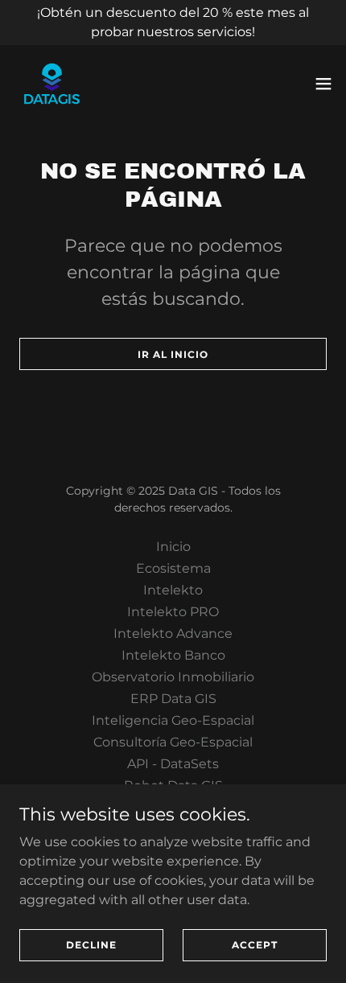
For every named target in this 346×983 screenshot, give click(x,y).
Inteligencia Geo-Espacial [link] (173, 720)
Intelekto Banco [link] (173, 655)
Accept (255, 945)
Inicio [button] (173, 546)
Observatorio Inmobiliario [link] (173, 677)
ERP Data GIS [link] (173, 698)
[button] (323, 84)
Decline (91, 945)
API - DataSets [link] (173, 763)
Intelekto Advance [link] (173, 633)
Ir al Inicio (173, 354)
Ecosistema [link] (173, 568)
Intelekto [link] (173, 590)
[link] (52, 83)
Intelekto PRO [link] (173, 611)
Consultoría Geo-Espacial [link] (173, 742)
